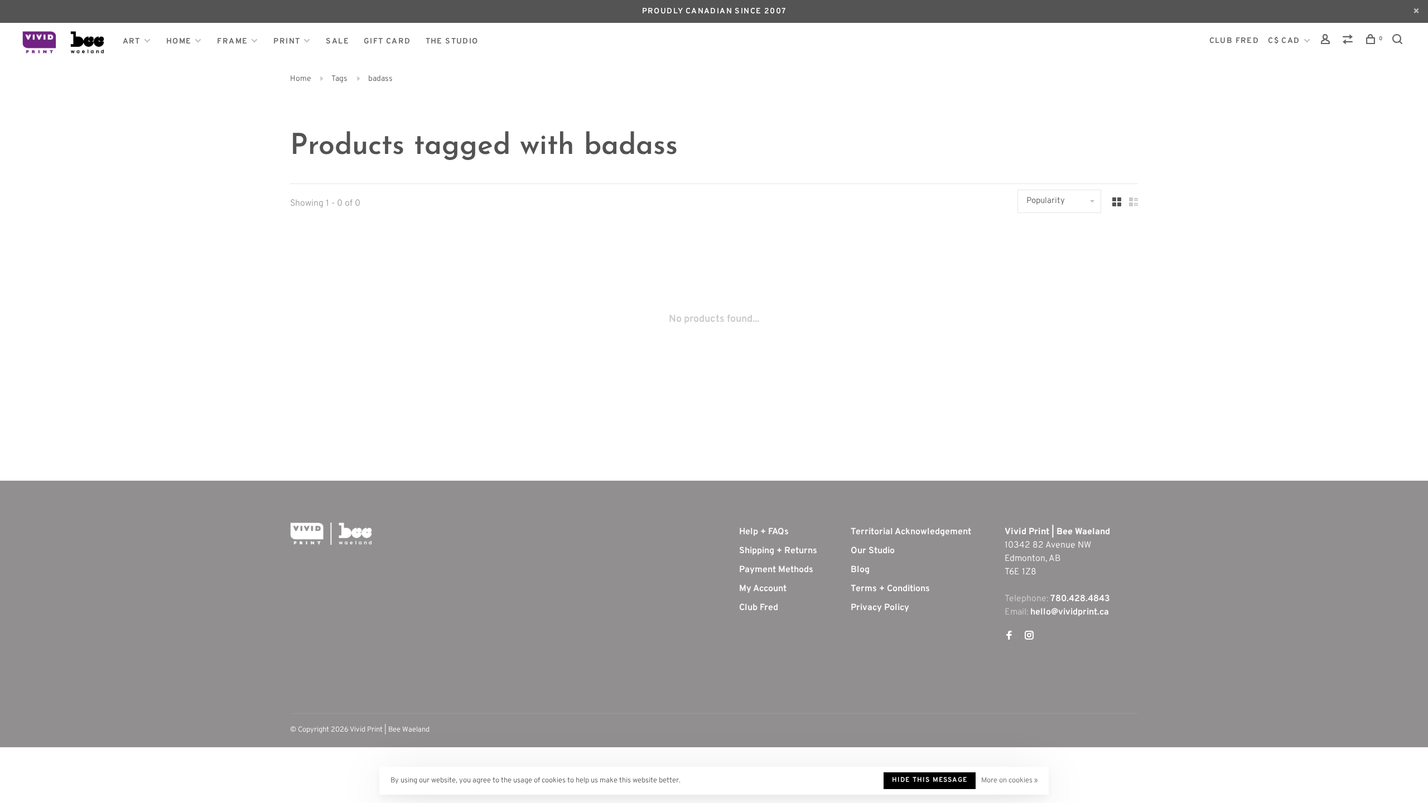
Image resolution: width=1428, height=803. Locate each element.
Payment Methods (776, 569)
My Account (763, 588)
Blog (860, 569)
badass (380, 79)
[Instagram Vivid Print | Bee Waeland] (1029, 636)
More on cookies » (1009, 780)
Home (179, 41)
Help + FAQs (764, 532)
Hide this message (929, 780)
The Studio (452, 41)
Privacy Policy (880, 607)
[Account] (1327, 41)
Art (132, 41)
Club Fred (758, 607)
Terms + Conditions (890, 588)
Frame (232, 41)
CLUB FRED (1234, 41)
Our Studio (873, 551)
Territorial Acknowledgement (911, 532)
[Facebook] (1009, 636)
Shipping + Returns (778, 551)
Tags (339, 79)
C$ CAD (1285, 41)
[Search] (1399, 41)
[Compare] (1349, 41)
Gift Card (387, 41)
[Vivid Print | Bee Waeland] (331, 533)
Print (286, 41)
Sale (337, 41)
